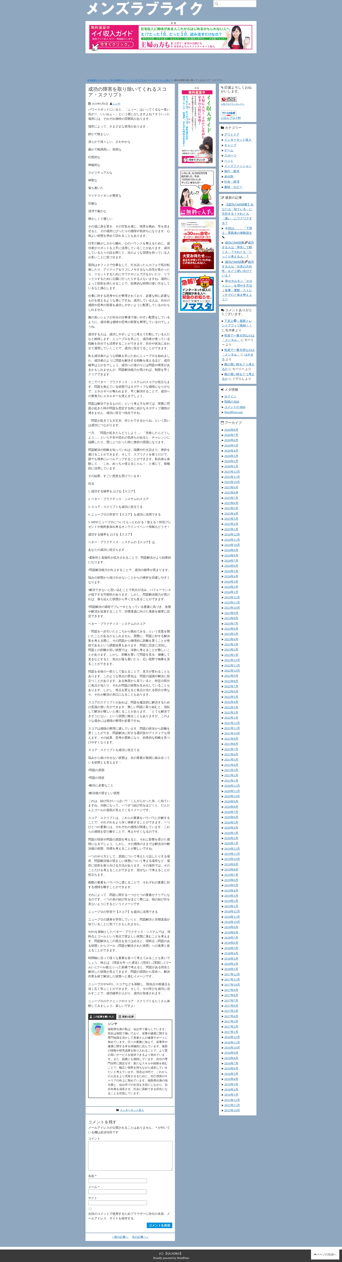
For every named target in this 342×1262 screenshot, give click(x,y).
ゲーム (228, 150)
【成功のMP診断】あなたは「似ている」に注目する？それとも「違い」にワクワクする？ (237, 214)
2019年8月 (231, 869)
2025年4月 (231, 513)
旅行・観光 (231, 171)
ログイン (230, 396)
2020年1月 (231, 843)
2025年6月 (231, 503)
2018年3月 (231, 958)
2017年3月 (231, 1021)
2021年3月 (231, 770)
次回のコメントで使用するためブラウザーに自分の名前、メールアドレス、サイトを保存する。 (129, 1216)
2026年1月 (231, 466)
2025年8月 (231, 492)
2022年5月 (231, 696)
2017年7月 (231, 1000)
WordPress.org (233, 412)
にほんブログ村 (231, 117)
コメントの (234, 407)
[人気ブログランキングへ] (229, 98)
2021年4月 (231, 764)
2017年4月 (231, 1016)
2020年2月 (231, 838)
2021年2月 (231, 775)
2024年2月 (231, 586)
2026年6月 (231, 440)
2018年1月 (231, 969)
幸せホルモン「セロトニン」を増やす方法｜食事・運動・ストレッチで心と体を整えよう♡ (237, 290)
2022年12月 (232, 660)
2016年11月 (232, 1042)
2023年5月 (231, 633)
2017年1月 (231, 1031)
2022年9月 (231, 675)
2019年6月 (231, 880)
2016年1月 (231, 1094)
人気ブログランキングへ (232, 104)
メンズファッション (238, 166)
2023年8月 (231, 618)
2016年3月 (231, 1084)
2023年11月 (232, 602)
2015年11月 (232, 1105)
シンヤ (116, 103)
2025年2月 (231, 523)
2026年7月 (231, 435)
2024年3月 (231, 581)
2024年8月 (231, 555)
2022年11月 (232, 665)
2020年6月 (231, 817)
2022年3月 (231, 707)
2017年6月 (231, 1005)
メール (94, 1187)
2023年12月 (232, 597)
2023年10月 (232, 607)
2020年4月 (231, 827)
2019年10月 (232, 859)
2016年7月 (231, 1063)
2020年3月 (231, 833)
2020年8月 (231, 806)
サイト (92, 1198)
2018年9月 (231, 927)
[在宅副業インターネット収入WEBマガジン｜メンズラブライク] (150, 3)
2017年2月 (231, 1026)
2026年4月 (231, 450)
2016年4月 (231, 1079)
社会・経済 (231, 181)
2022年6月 (231, 691)
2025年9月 (231, 487)
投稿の (231, 401)
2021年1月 (231, 780)
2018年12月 (232, 911)
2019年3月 (231, 895)
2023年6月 (231, 628)
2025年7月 (231, 497)
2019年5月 (231, 885)
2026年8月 (231, 429)
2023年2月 (231, 649)
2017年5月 (231, 1010)
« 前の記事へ (120, 1236)
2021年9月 (231, 738)
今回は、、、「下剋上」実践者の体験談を (237, 230)
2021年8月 (231, 743)
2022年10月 (232, 670)
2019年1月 (231, 906)
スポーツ (230, 155)
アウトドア (231, 134)
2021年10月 (232, 733)
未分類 (228, 176)
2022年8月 (231, 681)
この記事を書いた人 (103, 1016)
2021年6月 (231, 754)
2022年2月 (231, 712)
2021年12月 (232, 723)
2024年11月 (232, 539)
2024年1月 (231, 592)
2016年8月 (231, 1058)
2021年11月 (232, 728)
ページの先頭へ (326, 1254)
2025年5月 (231, 508)
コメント (94, 1138)
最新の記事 (128, 1016)
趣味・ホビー (233, 187)
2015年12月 (232, 1100)
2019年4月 (231, 890)
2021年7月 (231, 749)
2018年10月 (232, 922)
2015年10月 (232, 1110)
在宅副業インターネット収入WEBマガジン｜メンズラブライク (117, 80)
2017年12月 (232, 974)
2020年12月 (232, 785)
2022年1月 (231, 717)
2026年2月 (231, 461)
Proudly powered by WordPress (171, 1258)
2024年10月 (232, 545)
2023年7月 (231, 623)
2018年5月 (231, 948)
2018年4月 (231, 953)
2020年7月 (231, 812)
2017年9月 (231, 990)
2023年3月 (231, 644)
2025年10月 (232, 482)
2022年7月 (231, 686)
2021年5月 (231, 759)
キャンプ (230, 145)
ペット (228, 160)
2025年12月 (232, 471)
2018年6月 (231, 942)
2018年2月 (231, 963)
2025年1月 (231, 529)
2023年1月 (231, 654)
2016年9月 (231, 1052)
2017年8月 (231, 995)
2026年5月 (231, 445)
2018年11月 (232, 916)
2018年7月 (231, 937)
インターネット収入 (160, 80)
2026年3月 (231, 456)
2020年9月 (231, 801)
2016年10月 (232, 1047)
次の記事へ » (140, 1236)
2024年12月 (232, 534)
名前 (92, 1176)
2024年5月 (231, 571)
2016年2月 (231, 1089)
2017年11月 (232, 979)
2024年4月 (231, 576)
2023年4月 (231, 639)
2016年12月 (232, 1037)
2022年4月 (231, 702)
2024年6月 (231, 565)
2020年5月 (231, 822)
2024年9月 (231, 550)
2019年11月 (232, 853)
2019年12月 (232, 848)
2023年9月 (231, 613)
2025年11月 (232, 476)
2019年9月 (231, 864)
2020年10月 (232, 796)
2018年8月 (231, 932)
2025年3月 (231, 518)
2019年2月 (231, 900)
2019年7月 (231, 874)
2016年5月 (231, 1073)
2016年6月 (231, 1068)
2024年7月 (231, 560)
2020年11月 (232, 791)
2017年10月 (232, 984)
